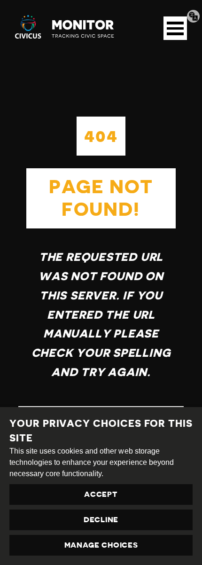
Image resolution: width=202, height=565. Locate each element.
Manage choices (101, 545)
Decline (101, 520)
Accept (100, 494)
